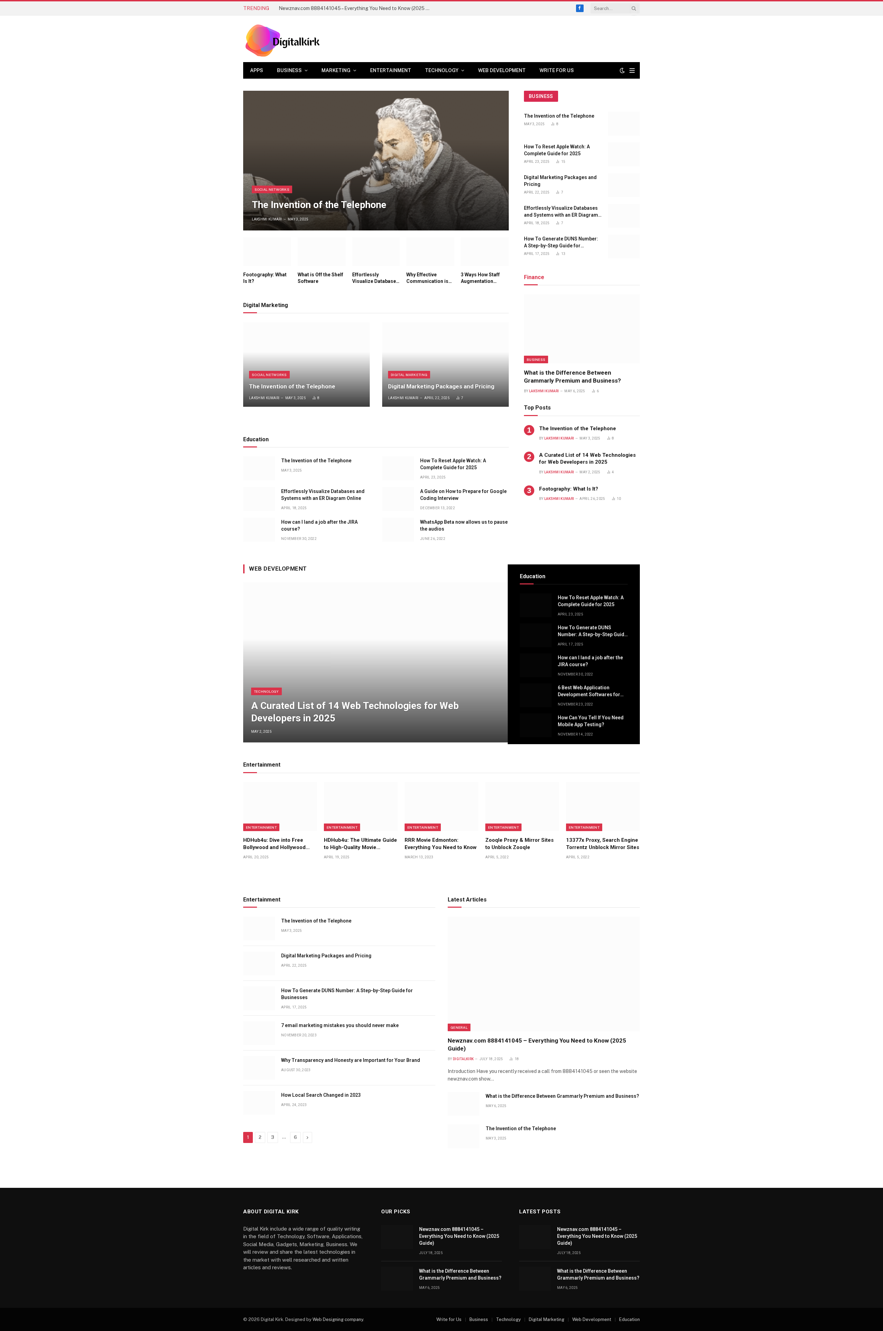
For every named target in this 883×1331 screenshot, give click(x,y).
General (459, 1027)
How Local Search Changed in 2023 (321, 1095)
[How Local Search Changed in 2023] (259, 1103)
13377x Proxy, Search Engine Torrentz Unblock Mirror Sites (602, 843)
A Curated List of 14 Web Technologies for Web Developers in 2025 (587, 458)
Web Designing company (337, 1319)
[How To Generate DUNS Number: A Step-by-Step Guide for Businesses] (624, 246)
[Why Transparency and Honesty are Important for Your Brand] (259, 1068)
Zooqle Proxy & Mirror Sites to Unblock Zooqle (519, 843)
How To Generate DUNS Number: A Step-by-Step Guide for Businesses (561, 242)
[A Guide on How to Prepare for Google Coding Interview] (398, 499)
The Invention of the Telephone (319, 204)
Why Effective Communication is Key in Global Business (427, 278)
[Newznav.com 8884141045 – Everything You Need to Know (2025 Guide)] (544, 974)
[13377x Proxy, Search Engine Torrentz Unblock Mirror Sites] (603, 806)
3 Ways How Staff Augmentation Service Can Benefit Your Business (483, 278)
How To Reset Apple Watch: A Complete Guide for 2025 (453, 464)
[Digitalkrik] (285, 39)
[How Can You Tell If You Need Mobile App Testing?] (536, 725)
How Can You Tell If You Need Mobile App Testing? (591, 721)
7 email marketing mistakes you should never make (340, 1025)
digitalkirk (463, 1059)
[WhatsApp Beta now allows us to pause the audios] (398, 530)
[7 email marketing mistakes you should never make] (259, 1033)
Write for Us (556, 70)
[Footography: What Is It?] (267, 251)
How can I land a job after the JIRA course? (319, 525)
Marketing (335, 70)
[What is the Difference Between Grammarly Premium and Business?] (582, 328)
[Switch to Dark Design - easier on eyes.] (622, 70)
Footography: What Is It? (265, 278)
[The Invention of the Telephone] (376, 160)
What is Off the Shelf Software (320, 278)
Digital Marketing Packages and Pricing (441, 386)
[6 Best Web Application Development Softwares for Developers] (536, 695)
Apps (256, 70)
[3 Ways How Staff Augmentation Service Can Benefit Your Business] (485, 251)
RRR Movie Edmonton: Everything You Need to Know (441, 843)
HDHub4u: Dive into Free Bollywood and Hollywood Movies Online (274, 844)
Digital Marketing (409, 375)
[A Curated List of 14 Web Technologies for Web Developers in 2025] (375, 662)
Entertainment (390, 70)
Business (289, 70)
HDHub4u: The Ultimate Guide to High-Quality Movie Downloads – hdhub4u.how (360, 844)
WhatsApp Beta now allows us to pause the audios (464, 525)
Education (629, 1319)
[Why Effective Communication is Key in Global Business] (430, 251)
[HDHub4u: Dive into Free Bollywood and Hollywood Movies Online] (280, 806)
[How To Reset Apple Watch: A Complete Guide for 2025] (398, 468)
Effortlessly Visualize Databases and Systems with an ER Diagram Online (375, 278)
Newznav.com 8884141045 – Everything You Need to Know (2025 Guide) (356, 8)
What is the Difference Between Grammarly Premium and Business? (572, 376)
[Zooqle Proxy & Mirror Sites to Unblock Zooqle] (522, 806)
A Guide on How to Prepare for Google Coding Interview (463, 495)
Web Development (502, 70)
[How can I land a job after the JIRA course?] (259, 530)
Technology (441, 70)
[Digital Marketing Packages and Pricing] (445, 364)
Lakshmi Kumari (267, 219)
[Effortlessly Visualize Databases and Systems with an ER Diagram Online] (376, 251)
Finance (534, 277)
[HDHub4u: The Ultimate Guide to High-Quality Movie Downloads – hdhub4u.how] (361, 806)
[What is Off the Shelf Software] (322, 251)
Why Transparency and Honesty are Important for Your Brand (350, 1060)
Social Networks (272, 189)
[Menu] (632, 70)
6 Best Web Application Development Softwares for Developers (589, 691)
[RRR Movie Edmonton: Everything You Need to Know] (441, 806)
